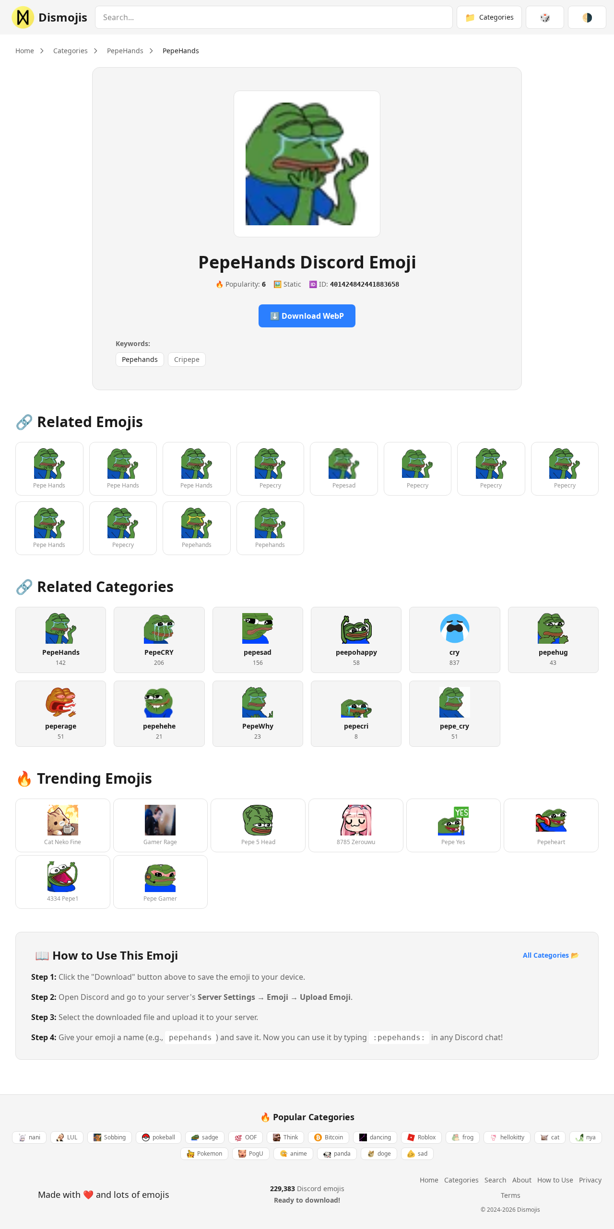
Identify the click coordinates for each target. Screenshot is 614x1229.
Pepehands (140, 359)
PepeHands (125, 50)
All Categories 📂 (551, 955)
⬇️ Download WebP (307, 316)
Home (24, 50)
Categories (70, 50)
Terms (510, 1195)
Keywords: (133, 343)
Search (495, 1179)
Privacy (590, 1179)
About (521, 1179)
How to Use (555, 1179)
